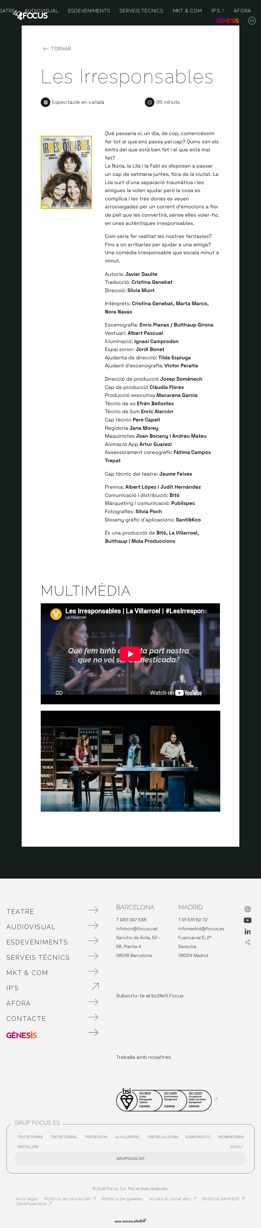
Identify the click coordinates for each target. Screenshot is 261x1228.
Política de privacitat (69, 1199)
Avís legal (27, 1198)
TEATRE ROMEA (32, 1138)
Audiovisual (31, 927)
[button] (252, 21)
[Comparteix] (247, 942)
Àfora (18, 1003)
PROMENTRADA (232, 1138)
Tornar (61, 49)
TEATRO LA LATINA (164, 1138)
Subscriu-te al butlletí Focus (150, 995)
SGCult (236, 1147)
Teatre (20, 912)
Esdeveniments (37, 942)
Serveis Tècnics (38, 957)
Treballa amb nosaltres (143, 1057)
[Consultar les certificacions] (166, 1099)
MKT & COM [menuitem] (187, 11)
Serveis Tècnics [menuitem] (141, 11)
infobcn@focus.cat (137, 929)
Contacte (26, 1019)
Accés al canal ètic (172, 1199)
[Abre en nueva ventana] (247, 910)
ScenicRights (200, 1138)
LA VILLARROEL (129, 1138)
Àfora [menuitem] (242, 11)
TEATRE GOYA (97, 1138)
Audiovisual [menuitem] (41, 11)
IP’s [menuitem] (217, 11)
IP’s (46, 988)
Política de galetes (122, 1198)
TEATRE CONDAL (65, 1138)
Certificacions (34, 1203)
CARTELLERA (30, 1148)
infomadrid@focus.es (201, 929)
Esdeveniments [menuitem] (89, 11)
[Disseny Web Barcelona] (130, 1220)
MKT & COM (27, 973)
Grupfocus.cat (130, 1158)
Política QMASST (223, 1199)
